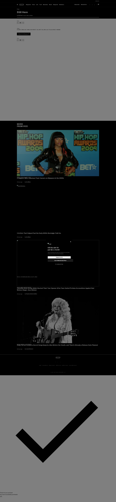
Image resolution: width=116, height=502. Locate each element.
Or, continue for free (59, 264)
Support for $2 (59, 257)
